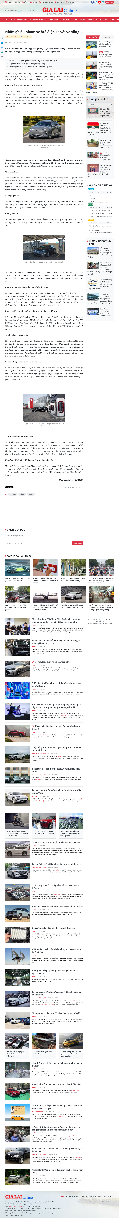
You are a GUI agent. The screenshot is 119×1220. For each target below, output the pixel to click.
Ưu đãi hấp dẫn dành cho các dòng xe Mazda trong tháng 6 (57, 727)
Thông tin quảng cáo (100, 242)
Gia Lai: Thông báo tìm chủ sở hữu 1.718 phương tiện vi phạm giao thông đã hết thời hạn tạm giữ (99, 268)
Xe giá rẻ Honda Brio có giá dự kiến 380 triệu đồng (26, 64)
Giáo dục (57, 19)
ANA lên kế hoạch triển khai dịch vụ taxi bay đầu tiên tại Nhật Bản (56, 950)
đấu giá (37, 779)
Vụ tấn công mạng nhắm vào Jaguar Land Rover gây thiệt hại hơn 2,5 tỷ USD (56, 642)
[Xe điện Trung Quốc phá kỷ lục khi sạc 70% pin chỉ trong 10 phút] (71, 1041)
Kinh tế (50, 19)
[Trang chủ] (7, 19)
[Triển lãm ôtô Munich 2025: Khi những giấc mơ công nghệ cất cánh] (17, 690)
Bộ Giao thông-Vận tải (68, 1136)
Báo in (26, 2)
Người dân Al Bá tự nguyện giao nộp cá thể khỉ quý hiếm (106, 156)
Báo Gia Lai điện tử (59, 11)
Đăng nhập (109, 2)
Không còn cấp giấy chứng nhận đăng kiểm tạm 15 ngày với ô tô (55, 972)
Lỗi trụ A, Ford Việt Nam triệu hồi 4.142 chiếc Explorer (57, 864)
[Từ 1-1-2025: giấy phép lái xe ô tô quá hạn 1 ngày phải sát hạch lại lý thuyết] (17, 1112)
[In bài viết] (2, 57)
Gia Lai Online (19, 1196)
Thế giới (20, 19)
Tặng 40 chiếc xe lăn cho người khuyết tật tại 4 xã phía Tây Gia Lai (99, 113)
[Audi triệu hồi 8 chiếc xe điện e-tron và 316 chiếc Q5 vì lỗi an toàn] (17, 1155)
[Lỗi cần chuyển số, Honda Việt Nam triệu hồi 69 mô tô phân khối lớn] (17, 821)
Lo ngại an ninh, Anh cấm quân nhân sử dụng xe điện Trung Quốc (57, 791)
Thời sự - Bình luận (39, 19)
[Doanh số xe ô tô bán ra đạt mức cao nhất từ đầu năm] (17, 1091)
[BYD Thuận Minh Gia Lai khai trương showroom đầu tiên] (93, 311)
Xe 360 (34, 625)
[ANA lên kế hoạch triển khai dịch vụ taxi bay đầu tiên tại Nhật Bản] (17, 956)
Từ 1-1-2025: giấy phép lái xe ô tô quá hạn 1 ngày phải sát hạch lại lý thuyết (57, 1107)
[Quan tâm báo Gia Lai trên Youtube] (99, 2)
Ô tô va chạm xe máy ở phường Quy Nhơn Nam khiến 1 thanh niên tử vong (106, 76)
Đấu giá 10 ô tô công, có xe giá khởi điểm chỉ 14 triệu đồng (56, 770)
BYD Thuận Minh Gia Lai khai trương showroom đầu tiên (99, 313)
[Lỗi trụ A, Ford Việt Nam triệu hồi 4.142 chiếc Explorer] (17, 871)
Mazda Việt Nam (45, 735)
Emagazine (60, 2)
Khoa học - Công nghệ (78, 19)
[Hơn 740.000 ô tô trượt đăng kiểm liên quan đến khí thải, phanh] (17, 594)
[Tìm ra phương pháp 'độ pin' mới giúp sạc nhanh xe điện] (91, 44)
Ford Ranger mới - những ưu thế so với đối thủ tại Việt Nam (30, 67)
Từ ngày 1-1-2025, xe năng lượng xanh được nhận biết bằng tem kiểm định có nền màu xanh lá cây (57, 1128)
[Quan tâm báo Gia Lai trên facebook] (92, 2)
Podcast (35, 2)
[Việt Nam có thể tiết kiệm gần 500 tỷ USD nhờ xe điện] (44, 821)
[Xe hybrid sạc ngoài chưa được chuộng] (44, 1041)
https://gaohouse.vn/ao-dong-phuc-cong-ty (100, 623)
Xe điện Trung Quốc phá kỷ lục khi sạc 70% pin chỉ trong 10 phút (71, 1054)
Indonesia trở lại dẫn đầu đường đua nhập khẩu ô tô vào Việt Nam (70, 833)
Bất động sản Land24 (102, 620)
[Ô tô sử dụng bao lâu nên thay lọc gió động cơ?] (17, 935)
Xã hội (105, 19)
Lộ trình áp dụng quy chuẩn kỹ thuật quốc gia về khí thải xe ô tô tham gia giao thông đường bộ (101, 607)
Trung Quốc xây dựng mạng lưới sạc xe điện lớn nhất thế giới (73, 579)
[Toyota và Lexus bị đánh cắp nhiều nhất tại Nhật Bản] (17, 849)
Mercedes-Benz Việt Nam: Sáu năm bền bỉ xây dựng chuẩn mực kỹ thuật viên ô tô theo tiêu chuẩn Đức (56, 620)
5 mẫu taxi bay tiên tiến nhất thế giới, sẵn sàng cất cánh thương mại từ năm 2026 (45, 607)
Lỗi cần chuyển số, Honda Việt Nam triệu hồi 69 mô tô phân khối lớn (17, 833)
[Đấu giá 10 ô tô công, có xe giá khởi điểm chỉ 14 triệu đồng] (17, 775)
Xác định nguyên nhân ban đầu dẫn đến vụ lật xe (105, 55)
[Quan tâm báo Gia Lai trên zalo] (95, 2)
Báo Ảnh (17, 2)
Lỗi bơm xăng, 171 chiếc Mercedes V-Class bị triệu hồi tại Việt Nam (57, 993)
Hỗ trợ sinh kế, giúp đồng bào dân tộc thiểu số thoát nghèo (106, 144)
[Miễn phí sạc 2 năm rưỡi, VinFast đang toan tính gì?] (17, 1020)
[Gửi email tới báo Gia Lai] (103, 2)
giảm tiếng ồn (62, 715)
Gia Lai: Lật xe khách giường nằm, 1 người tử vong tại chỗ (106, 65)
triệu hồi (60, 756)
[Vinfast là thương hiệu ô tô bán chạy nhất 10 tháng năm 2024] (17, 1177)
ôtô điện (22, 494)
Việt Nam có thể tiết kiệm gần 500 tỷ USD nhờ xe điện (44, 832)
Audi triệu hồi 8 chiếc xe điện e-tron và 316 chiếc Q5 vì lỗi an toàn (57, 1150)
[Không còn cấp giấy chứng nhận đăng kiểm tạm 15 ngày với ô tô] (17, 977)
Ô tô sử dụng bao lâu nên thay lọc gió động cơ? (53, 928)
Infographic (71, 2)
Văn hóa (91, 19)
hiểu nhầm (13, 494)
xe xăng (31, 494)
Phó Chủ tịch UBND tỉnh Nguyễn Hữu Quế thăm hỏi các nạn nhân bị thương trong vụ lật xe (99, 87)
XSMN (110, 620)
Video (9, 2)
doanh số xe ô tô (76, 1090)
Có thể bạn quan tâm (20, 556)
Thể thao (112, 19)
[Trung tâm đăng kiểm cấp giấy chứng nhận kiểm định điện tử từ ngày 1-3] (45, 567)
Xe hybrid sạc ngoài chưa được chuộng (43, 1053)
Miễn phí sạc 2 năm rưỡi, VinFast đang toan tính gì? (56, 1013)
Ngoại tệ (90, 204)
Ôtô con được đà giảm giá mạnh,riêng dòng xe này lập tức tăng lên (32, 61)
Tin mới (107, 37)
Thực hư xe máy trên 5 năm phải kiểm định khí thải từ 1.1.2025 (57, 1064)
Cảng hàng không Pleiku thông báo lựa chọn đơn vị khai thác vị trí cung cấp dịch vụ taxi (99, 298)
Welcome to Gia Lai (47, 2)
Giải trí (98, 19)
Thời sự (12, 19)
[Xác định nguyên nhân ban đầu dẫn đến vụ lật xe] (91, 54)
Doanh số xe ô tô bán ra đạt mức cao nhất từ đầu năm (56, 1084)
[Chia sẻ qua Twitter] (2, 47)
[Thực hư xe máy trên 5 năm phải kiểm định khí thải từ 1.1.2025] (17, 1070)
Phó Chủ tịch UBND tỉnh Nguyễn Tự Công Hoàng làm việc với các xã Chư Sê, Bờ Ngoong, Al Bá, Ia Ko (99, 129)
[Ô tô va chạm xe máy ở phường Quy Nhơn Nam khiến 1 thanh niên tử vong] (91, 75)
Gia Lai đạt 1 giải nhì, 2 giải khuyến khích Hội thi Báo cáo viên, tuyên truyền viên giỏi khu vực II (99, 170)
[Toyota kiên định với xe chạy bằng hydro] (17, 669)
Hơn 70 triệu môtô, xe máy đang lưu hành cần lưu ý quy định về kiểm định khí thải (101, 580)
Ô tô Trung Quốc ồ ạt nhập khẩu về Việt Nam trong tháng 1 (55, 886)
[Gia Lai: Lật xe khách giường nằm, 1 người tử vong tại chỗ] (91, 65)
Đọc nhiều (93, 37)
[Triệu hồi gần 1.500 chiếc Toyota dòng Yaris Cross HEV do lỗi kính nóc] (17, 754)
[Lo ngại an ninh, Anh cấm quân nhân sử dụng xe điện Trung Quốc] (17, 797)
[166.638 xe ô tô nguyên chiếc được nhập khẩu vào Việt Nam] (17, 1041)
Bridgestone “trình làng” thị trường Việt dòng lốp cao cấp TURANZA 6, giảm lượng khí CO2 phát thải (57, 706)
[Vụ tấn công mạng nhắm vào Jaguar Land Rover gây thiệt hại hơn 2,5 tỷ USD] (17, 647)
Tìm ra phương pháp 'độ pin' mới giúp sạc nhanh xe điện (106, 44)
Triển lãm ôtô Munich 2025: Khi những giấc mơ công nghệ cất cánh (56, 684)
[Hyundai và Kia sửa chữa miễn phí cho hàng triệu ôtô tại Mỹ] (73, 594)
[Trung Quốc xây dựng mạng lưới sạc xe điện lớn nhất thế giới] (73, 567)
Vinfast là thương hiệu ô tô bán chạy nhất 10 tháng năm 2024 (57, 1171)
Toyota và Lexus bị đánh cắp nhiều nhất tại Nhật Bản (56, 843)
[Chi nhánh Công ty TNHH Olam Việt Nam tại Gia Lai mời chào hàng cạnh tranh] (93, 282)
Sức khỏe (66, 19)
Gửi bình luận (78, 543)
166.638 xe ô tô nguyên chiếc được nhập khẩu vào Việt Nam (16, 1054)
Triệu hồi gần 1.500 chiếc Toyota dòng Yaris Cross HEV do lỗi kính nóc (57, 748)
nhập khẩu (57, 894)
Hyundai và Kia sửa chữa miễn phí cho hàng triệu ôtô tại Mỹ (72, 606)
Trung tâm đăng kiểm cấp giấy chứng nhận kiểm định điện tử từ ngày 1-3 (45, 580)
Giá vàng (90, 219)
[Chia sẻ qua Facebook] (2, 38)
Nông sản (90, 189)
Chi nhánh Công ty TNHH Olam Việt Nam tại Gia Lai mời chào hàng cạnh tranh (99, 284)
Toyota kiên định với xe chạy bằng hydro (54, 662)
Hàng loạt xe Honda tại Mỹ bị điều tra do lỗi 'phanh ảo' (57, 907)
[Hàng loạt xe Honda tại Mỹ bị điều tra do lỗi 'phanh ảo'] (17, 913)
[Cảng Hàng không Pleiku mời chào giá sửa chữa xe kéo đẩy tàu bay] (93, 251)
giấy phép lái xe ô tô (62, 1116)
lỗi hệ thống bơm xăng (47, 1005)
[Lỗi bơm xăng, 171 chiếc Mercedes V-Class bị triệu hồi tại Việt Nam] (17, 999)
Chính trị (27, 19)
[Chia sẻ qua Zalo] (2, 43)
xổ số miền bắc (91, 620)
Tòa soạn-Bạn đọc (38, 1111)
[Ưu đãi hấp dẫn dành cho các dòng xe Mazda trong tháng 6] (17, 733)
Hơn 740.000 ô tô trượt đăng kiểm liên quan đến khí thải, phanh (16, 607)
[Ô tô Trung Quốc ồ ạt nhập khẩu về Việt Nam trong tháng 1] (17, 892)
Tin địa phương (98, 99)
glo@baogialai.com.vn (15, 1206)
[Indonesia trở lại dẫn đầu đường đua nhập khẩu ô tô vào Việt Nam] (71, 821)
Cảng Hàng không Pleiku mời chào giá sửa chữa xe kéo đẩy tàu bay (99, 252)
